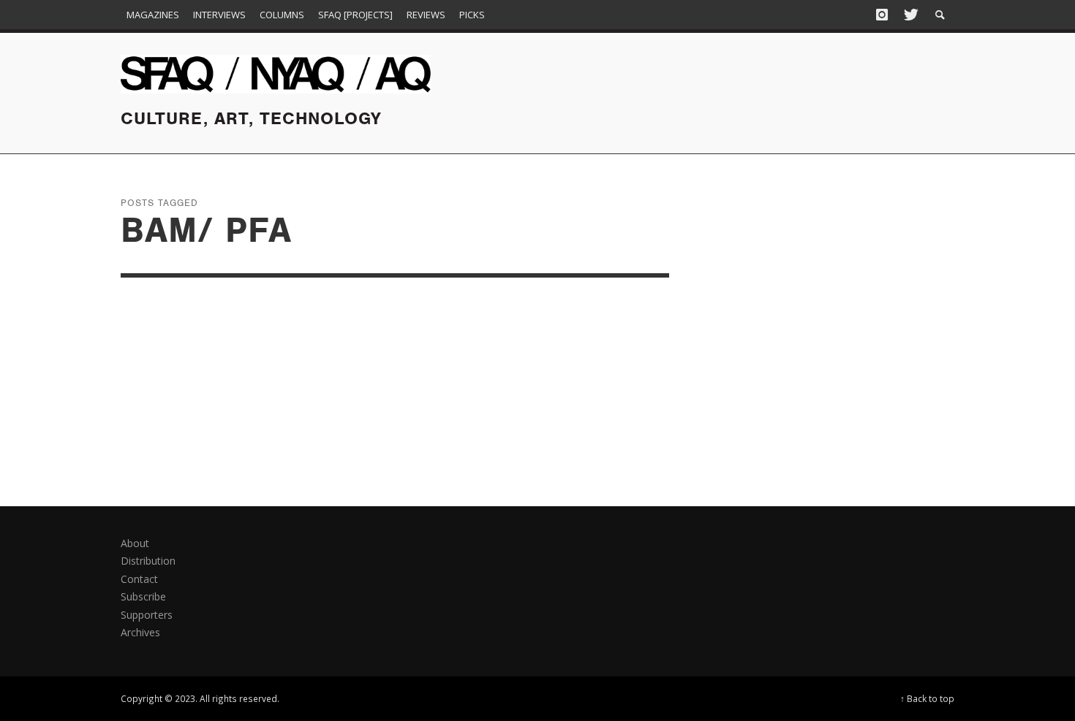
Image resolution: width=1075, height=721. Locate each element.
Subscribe (143, 596)
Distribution (148, 561)
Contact (139, 579)
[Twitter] (910, 14)
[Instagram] (882, 14)
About (135, 543)
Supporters (147, 615)
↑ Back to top (927, 698)
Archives (140, 632)
